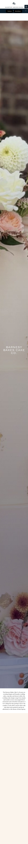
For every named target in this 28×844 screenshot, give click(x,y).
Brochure (18, 11)
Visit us (9, 11)
